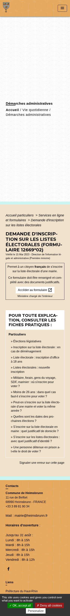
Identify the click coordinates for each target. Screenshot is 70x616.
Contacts (12, 486)
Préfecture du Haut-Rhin (22, 591)
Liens (9, 582)
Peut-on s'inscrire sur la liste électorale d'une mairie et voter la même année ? (35, 406)
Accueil (12, 110)
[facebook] (10, 569)
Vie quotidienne (35, 110)
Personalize (36, 610)
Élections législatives (27, 341)
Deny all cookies (50, 605)
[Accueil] (17, 8)
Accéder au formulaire (35, 290)
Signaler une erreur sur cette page (41, 462)
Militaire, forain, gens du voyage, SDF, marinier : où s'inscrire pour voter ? (33, 382)
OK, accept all (21, 605)
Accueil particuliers (20, 215)
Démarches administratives (28, 115)
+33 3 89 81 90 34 (17, 506)
